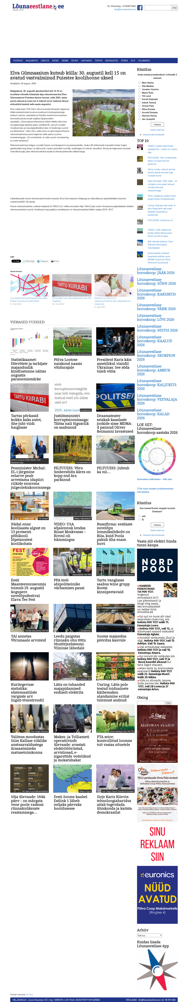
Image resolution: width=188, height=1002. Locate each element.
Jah (144, 516)
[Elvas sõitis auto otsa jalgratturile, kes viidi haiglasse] (71, 285)
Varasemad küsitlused (153, 134)
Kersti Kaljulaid (150, 99)
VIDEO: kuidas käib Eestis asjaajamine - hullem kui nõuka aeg (162, 149)
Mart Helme (148, 82)
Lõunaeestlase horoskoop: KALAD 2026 (153, 414)
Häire (55, 60)
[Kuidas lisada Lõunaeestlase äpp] (157, 970)
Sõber (124, 60)
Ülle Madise (148, 86)
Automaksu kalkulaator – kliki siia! (154, 479)
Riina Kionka (148, 109)
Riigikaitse (111, 60)
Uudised (18, 60)
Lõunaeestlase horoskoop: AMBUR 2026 (153, 370)
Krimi (65, 60)
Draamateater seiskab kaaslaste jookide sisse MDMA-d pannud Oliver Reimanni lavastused (159, 257)
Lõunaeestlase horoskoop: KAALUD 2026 (154, 341)
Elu (133, 60)
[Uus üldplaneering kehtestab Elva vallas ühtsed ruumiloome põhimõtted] (29, 285)
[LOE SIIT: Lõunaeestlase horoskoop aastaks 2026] (157, 456)
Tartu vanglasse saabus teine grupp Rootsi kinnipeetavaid (162, 197)
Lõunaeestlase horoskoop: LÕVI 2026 (155, 318)
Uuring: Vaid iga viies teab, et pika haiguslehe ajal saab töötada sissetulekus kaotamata (161, 210)
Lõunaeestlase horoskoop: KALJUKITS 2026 (157, 385)
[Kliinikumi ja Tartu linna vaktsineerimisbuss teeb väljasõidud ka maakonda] (114, 285)
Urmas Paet (148, 105)
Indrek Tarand (149, 102)
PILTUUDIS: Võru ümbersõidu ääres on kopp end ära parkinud (162, 160)
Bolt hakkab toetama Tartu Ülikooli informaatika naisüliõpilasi (160, 244)
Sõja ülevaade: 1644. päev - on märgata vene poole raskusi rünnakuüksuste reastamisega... (162, 185)
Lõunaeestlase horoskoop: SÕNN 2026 (156, 282)
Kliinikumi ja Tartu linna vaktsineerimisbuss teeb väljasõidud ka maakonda (112, 300)
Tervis (98, 60)
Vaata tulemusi (157, 129)
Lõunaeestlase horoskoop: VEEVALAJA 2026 (157, 399)
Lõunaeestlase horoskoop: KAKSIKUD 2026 (156, 294)
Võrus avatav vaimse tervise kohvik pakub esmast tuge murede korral (161, 172)
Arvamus (86, 60)
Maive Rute (147, 92)
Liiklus (45, 60)
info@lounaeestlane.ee (125, 9)
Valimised (144, 60)
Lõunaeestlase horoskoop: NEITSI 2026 (157, 328)
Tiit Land (146, 96)
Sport (74, 60)
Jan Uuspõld (148, 119)
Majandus (32, 60)
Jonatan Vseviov (150, 89)
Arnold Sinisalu (150, 112)
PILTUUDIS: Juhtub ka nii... (161, 220)
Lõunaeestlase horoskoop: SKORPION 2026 (156, 356)
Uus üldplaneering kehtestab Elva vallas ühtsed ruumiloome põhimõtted (28, 299)
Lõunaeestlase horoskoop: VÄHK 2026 (156, 307)
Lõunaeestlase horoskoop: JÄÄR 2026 (155, 271)
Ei (143, 519)
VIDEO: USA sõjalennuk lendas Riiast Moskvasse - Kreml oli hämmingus (160, 233)
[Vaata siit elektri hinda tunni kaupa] (157, 565)
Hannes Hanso (149, 115)
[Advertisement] (94, 35)
